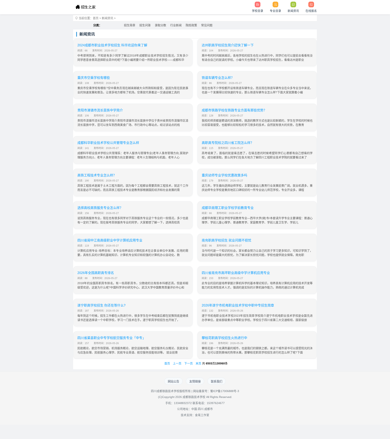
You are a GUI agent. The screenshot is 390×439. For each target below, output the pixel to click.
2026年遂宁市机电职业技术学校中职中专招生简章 (238, 305)
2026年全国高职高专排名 (95, 273)
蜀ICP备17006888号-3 (224, 391)
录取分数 (160, 25)
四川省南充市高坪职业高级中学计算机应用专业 (236, 273)
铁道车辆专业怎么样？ (218, 77)
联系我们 (216, 381)
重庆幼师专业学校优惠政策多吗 (224, 175)
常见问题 (206, 25)
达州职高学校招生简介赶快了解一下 (228, 45)
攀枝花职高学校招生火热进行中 (224, 338)
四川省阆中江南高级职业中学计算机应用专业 (109, 240)
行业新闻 (176, 25)
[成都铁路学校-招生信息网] (85, 7)
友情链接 (195, 381)
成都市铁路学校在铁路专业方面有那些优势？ (234, 110)
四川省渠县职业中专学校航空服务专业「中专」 (111, 338)
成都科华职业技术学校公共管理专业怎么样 (108, 143)
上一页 (177, 363)
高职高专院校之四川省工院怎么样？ (228, 143)
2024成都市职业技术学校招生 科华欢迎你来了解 (112, 45)
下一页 (188, 363)
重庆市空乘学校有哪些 (93, 77)
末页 (198, 363)
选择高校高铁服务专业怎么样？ (100, 208)
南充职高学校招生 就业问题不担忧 (226, 240)
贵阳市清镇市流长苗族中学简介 (100, 110)
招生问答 (145, 25)
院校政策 (191, 25)
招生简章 (129, 25)
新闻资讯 (107, 18)
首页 (96, 18)
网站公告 (173, 381)
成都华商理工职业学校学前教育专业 (228, 208)
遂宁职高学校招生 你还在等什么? (101, 305)
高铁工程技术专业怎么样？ (96, 175)
